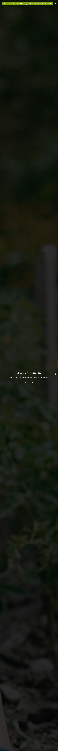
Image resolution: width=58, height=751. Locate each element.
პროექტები (31, 3)
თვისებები (44, 3)
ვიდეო (29, 381)
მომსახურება (21, 3)
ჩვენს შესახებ (11, 3)
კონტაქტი (50, 3)
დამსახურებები (38, 3)
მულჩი (16, 3)
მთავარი (5, 3)
